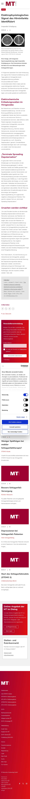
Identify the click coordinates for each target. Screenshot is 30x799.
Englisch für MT (5, 732)
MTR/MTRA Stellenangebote (8, 702)
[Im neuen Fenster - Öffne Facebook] (19, 783)
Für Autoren (4, 764)
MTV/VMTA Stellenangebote (8, 705)
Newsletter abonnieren (15, 356)
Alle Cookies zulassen (15, 422)
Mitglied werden (5, 718)
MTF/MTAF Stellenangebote (8, 696)
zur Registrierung (11, 627)
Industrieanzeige (8, 655)
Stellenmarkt (7, 653)
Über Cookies (4, 782)
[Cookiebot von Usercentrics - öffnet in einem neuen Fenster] (21, 366)
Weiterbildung (5, 725)
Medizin (3, 9)
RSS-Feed (3, 762)
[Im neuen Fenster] (23, 783)
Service (3, 742)
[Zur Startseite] (11, 4)
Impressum (4, 777)
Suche (2, 759)
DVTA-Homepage (5, 721)
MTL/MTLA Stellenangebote (8, 699)
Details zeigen (21, 417)
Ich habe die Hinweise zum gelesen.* (16, 350)
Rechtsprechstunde (6, 713)
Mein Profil (4, 756)
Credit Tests (4, 729)
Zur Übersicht (7, 314)
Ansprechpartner (5, 715)
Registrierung (4, 751)
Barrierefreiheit (5, 784)
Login (2, 753)
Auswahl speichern (15, 427)
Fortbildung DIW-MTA (7, 737)
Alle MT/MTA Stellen (6, 694)
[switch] (24, 399)
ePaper (3, 790)
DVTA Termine (5, 734)
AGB (2, 786)
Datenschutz (23, 349)
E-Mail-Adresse (7, 343)
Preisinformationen (6, 745)
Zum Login (9, 631)
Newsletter (4, 779)
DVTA (2, 709)
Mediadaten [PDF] (5, 788)
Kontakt (3, 748)
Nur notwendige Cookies (15, 432)
